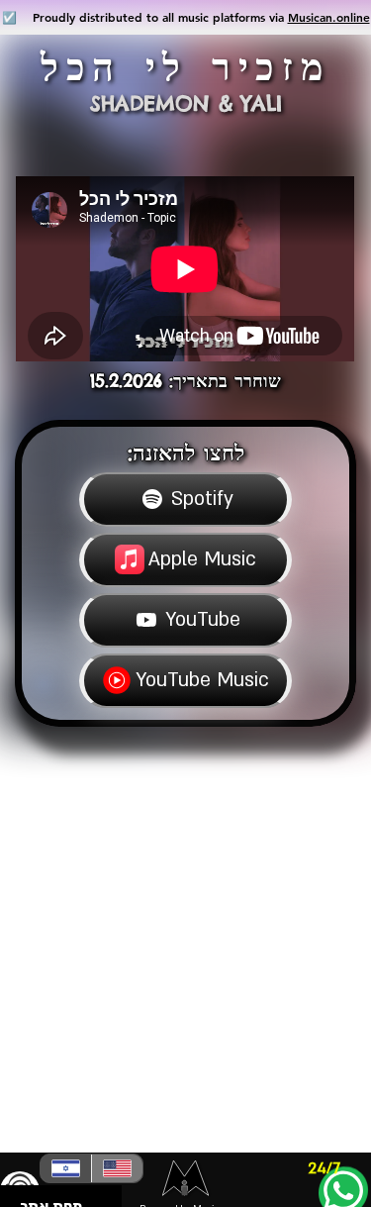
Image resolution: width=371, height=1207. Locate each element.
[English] (116, 1168)
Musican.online (329, 17)
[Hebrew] (66, 1168)
